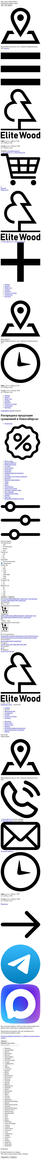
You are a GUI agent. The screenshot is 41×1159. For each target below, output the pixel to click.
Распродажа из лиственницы (13, 637)
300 (4, 593)
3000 (4, 578)
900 (4, 569)
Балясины (8, 471)
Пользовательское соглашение (14, 730)
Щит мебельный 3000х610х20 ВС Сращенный (16, 617)
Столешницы (9, 487)
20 (4, 582)
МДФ (6, 483)
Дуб (4, 545)
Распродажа (8, 423)
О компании (9, 295)
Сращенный (7, 563)
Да (2, 5)
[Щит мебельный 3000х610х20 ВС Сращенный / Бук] (18, 615)
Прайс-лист (8, 288)
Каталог (7, 286)
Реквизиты (4, 904)
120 (4, 591)
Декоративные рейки (11, 493)
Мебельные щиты (10, 464)
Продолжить (5, 1157)
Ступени (7, 466)
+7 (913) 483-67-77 (7, 152)
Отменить (13, 1157)
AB (4, 554)
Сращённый (17, 641)
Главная (7, 284)
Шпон (7, 485)
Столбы (7, 475)
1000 (4, 571)
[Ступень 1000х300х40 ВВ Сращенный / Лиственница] (19, 599)
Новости (7, 726)
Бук (4, 550)
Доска (6, 481)
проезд (6, 48)
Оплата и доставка (11, 293)
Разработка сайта (6, 704)
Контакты (8, 296)
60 (5, 651)
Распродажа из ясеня (30, 637)
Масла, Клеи (9, 461)
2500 (4, 576)
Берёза (5, 548)
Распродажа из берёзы (8, 636)
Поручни (7, 478)
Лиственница (7, 546)
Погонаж (7, 497)
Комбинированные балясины (14, 473)
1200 (4, 572)
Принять (4, 1041)
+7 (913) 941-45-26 (19, 152)
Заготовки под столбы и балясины (16, 476)
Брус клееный (9, 492)
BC (4, 558)
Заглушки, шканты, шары (13, 490)
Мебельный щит (10, 711)
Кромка (7, 495)
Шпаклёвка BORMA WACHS (14, 499)
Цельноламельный (9, 561)
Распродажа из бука (22, 636)
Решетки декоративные (12, 480)
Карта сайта (8, 723)
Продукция (9, 411)
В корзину (4, 614)
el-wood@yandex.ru (14, 151)
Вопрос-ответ (9, 725)
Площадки (8, 469)
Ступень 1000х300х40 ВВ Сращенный (13, 600)
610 (4, 595)
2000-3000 (6, 574)
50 (4, 589)
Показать (4, 597)
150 (4, 567)
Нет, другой (8, 5)
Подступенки (9, 468)
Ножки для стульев (11, 488)
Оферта (7, 731)
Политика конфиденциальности (15, 728)
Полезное (8, 291)
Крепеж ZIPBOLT (10, 463)
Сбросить (11, 597)
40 (4, 584)
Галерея (7, 289)
